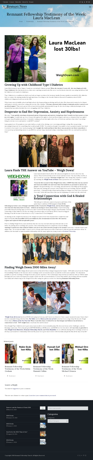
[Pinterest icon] (86, 2)
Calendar (5, 2)
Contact (11, 2)
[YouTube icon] (84, 2)
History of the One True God (21, 321)
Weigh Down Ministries (15, 330)
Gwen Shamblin (51, 330)
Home (21, 21)
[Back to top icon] (84, 456)
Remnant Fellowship (69, 231)
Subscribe (18, 2)
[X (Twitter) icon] (82, 2)
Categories (51, 418)
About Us (25, 2)
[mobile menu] (90, 6)
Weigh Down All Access (12, 317)
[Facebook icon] (80, 2)
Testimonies (30, 21)
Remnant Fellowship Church (33, 330)
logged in (15, 388)
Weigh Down (51, 206)
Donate (31, 2)
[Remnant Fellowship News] (14, 7)
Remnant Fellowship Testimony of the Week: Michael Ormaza (72, 368)
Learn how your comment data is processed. (42, 395)
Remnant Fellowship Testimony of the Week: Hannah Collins (43, 368)
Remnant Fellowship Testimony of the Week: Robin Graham (17, 368)
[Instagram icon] (89, 2)
